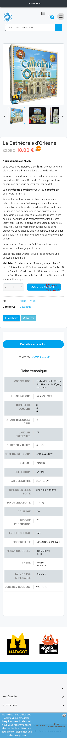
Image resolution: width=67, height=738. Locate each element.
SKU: (5, 301)
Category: (9, 306)
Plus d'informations (56, 725)
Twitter (29, 318)
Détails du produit (33, 344)
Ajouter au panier (43, 287)
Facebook (12, 318)
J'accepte (39, 725)
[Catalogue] (43, 15)
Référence (24, 356)
